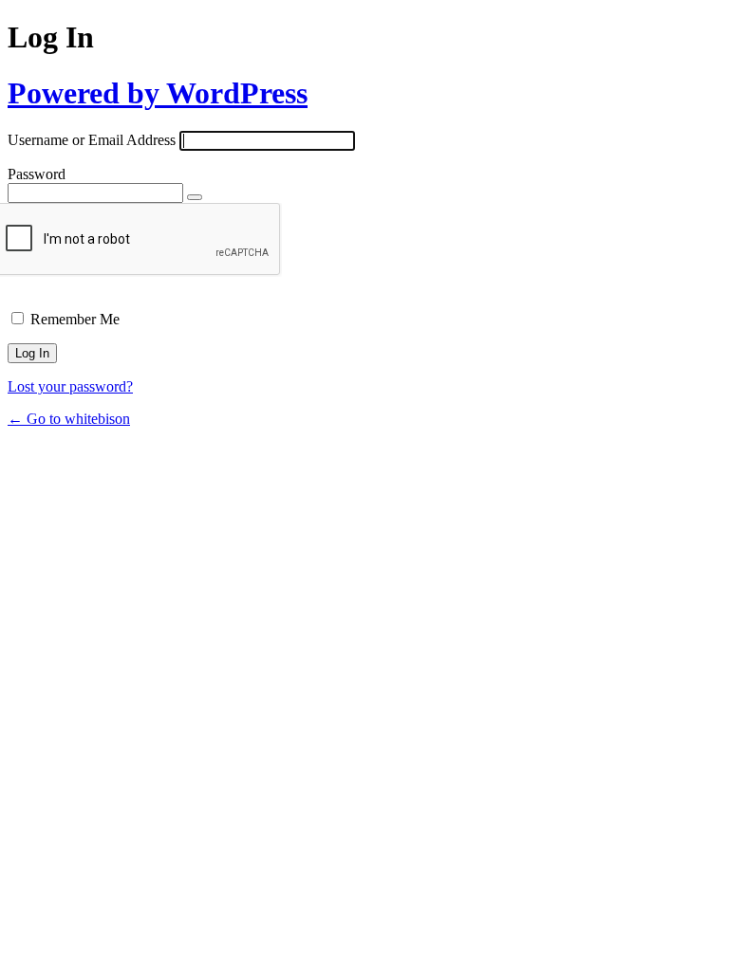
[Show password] (194, 197)
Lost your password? (70, 386)
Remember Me (75, 319)
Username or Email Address (92, 140)
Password (36, 174)
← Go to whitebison (69, 419)
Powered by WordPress (158, 93)
